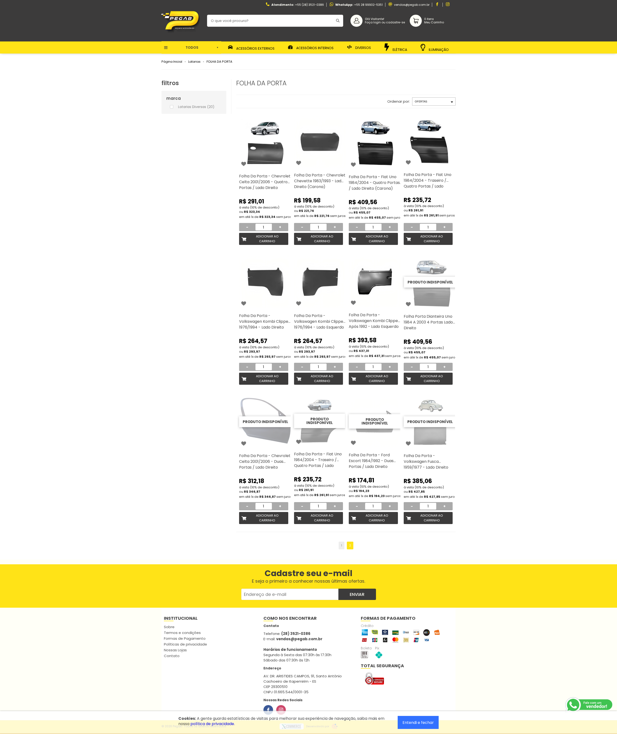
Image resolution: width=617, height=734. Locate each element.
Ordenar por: (398, 101)
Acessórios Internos (314, 48)
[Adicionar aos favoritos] (243, 164)
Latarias (194, 61)
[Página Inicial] (180, 38)
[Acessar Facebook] (437, 5)
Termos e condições (182, 632)
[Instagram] (281, 710)
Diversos (362, 47)
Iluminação (438, 49)
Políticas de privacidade (185, 644)
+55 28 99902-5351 (368, 5)
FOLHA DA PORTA (219, 61)
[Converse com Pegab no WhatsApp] (589, 705)
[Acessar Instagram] (448, 5)
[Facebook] (268, 710)
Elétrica (399, 49)
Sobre (169, 626)
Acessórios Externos (255, 48)
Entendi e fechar (418, 722)
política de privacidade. (212, 724)
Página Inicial (171, 61)
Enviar (357, 594)
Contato (172, 655)
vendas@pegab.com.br (411, 5)
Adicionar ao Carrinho (267, 238)
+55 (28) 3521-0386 (309, 5)
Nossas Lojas (175, 650)
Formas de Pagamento (185, 638)
